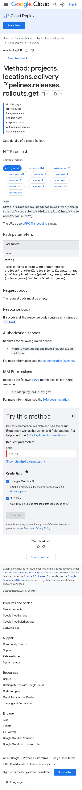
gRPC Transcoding (35, 223)
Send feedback (18, 58)
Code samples (11, 691)
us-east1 (40, 174)
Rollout (9, 322)
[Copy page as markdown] (55, 94)
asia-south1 (36, 168)
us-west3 (60, 186)
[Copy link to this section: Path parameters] (37, 235)
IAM (36, 380)
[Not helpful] (32, 50)
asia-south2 (62, 168)
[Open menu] (6, 4)
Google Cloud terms (63, 758)
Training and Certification (18, 703)
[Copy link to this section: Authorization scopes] (44, 333)
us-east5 (15, 180)
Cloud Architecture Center (18, 697)
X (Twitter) (9, 732)
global (14, 168)
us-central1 (16, 174)
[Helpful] (26, 50)
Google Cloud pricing (15, 615)
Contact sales (11, 627)
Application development (50, 38)
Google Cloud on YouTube (18, 738)
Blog (5, 719)
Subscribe (65, 772)
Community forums (15, 644)
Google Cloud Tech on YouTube (21, 744)
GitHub (7, 679)
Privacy (27, 758)
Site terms (41, 758)
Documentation (23, 38)
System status (12, 662)
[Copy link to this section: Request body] (31, 290)
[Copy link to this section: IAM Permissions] (36, 372)
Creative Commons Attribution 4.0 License (30, 572)
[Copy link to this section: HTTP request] (31, 152)
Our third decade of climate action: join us (30, 764)
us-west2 (38, 186)
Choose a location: (13, 159)
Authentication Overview (59, 361)
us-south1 (60, 180)
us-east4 (62, 174)
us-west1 (15, 186)
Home (6, 38)
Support (8, 650)
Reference (33, 42)
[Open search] (55, 4)
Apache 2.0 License (34, 576)
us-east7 (37, 180)
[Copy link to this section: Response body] (34, 309)
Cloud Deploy (22, 15)
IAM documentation (56, 399)
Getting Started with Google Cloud (23, 685)
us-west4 (15, 192)
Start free (14, 25)
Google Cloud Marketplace (19, 621)
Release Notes (11, 656)
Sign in (73, 4)
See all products (12, 609)
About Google (11, 758)
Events (7, 725)
